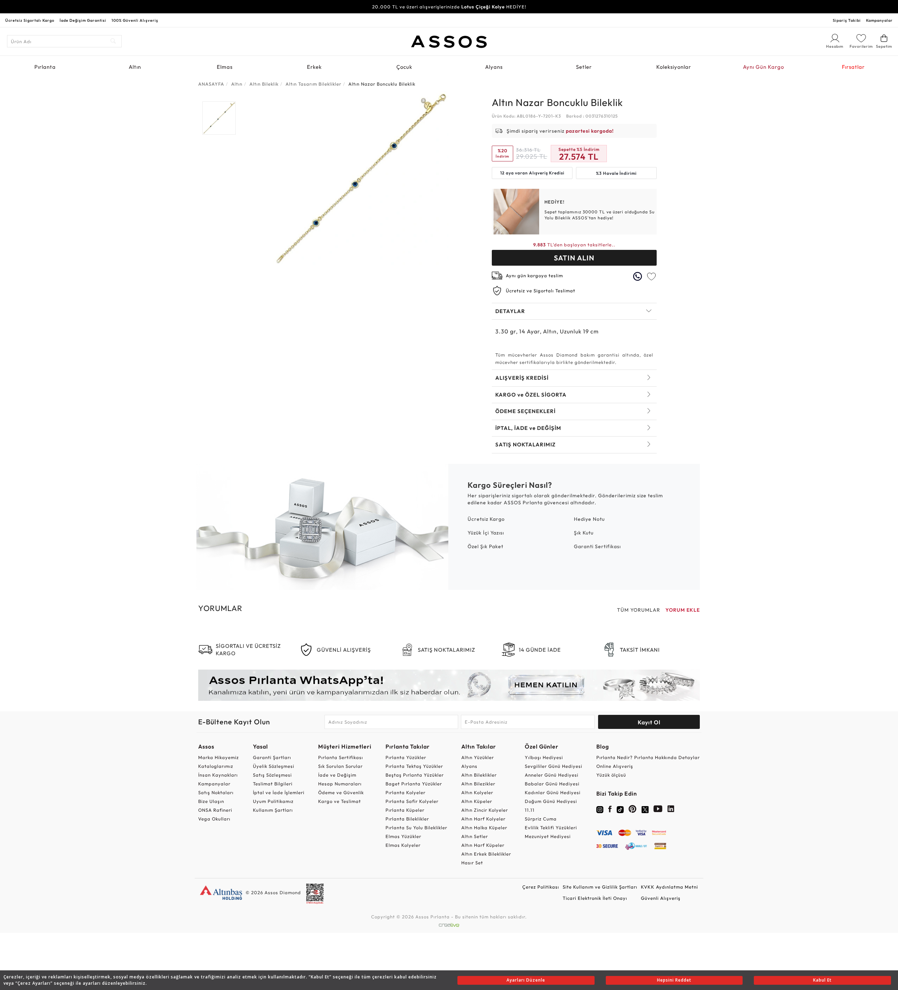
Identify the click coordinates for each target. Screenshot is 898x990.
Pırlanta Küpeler (405, 810)
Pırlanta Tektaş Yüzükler (414, 766)
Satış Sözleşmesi (272, 775)
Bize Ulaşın (211, 801)
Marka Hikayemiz (218, 757)
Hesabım (834, 46)
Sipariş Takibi (847, 20)
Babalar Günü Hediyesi (552, 783)
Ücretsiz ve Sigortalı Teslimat (540, 290)
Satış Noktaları (216, 792)
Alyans (494, 67)
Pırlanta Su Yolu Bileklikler (416, 827)
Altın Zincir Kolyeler (484, 810)
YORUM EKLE (682, 610)
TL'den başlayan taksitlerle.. (574, 244)
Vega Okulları (214, 819)
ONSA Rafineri (215, 810)
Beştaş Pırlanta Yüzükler (415, 775)
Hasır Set (472, 862)
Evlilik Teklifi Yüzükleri (551, 827)
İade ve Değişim (337, 775)
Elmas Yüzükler (403, 836)
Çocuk (404, 67)
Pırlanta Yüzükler (406, 757)
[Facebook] (610, 810)
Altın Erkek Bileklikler (486, 854)
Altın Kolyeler (477, 792)
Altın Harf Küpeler (482, 845)
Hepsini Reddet (674, 980)
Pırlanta (45, 67)
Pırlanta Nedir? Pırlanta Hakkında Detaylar (648, 757)
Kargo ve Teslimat (339, 801)
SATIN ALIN (574, 257)
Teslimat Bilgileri (273, 783)
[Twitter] (645, 809)
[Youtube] (658, 810)
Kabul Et (822, 980)
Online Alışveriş (614, 766)
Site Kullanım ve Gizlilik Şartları (600, 887)
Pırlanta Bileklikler (407, 819)
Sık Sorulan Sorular (340, 766)
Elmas (225, 67)
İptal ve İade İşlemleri (278, 792)
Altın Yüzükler (477, 757)
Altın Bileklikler (479, 775)
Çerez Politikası (540, 887)
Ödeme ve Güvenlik (341, 792)
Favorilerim (861, 46)
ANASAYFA (211, 84)
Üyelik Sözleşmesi (273, 766)
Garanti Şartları (272, 757)
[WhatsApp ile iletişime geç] (637, 276)
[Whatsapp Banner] (449, 685)
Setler (584, 67)
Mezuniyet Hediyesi (548, 836)
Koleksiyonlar (673, 67)
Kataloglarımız (215, 766)
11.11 (530, 810)
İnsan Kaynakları (218, 775)
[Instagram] (599, 809)
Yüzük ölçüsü (611, 775)
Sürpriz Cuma (541, 819)
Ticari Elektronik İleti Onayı (595, 898)
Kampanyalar (879, 20)
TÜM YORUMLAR (638, 610)
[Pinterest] (633, 810)
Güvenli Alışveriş (661, 898)
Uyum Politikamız (273, 801)
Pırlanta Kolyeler (405, 792)
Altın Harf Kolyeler (483, 819)
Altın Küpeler (476, 801)
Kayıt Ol (649, 722)
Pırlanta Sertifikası (340, 757)
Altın (135, 67)
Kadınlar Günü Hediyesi (553, 792)
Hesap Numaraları (340, 783)
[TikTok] (620, 809)
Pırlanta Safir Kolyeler (412, 801)
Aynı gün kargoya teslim (534, 275)
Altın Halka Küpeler (484, 827)
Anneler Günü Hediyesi (551, 775)
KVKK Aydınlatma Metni (669, 887)
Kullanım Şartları (273, 810)
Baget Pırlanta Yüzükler (414, 783)
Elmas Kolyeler (403, 845)
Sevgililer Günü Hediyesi (553, 766)
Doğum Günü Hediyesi (551, 801)
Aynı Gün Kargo (763, 67)
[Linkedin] (671, 810)
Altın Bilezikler (478, 783)
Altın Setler (474, 836)
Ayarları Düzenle (526, 980)
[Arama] (113, 41)
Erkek (314, 67)
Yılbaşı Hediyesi (544, 757)
